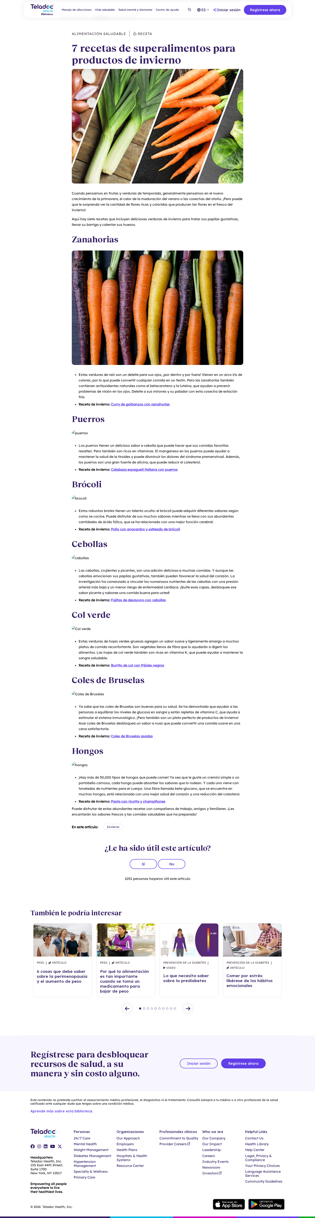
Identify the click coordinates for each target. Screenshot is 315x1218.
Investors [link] (210, 1173)
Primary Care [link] (84, 1177)
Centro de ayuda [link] (167, 9)
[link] (32, 1146)
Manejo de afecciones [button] (77, 9)
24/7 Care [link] (82, 1138)
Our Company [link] (213, 1138)
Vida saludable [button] (105, 9)
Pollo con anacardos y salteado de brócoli (145, 529)
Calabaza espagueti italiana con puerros (144, 469)
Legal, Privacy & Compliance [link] (258, 1158)
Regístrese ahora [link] (265, 10)
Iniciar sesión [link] (228, 10)
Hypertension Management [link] (85, 1164)
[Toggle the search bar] (189, 10)
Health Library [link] (257, 1144)
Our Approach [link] (128, 1138)
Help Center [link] (254, 1150)
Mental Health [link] (85, 1144)
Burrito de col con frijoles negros (137, 665)
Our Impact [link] (212, 1144)
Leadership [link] (211, 1150)
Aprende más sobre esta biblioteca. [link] (61, 1111)
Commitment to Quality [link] (178, 1138)
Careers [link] (208, 1156)
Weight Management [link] (91, 1150)
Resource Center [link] (130, 1166)
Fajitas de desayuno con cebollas (138, 600)
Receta (144, 34)
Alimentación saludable (99, 34)
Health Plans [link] (127, 1150)
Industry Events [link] (215, 1162)
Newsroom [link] (211, 1167)
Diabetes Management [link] (92, 1156)
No (171, 864)
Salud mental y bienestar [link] (135, 9)
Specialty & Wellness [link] (91, 1171)
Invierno (113, 827)
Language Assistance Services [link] (263, 1173)
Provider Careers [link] (173, 1144)
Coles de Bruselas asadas (132, 736)
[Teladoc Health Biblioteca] (42, 10)
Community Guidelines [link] (263, 1181)
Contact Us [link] (254, 1138)
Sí (143, 864)
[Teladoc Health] (43, 1133)
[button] (127, 1008)
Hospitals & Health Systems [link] (132, 1158)
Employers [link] (125, 1144)
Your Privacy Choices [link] (262, 1166)
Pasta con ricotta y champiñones (138, 801)
